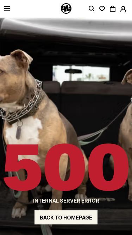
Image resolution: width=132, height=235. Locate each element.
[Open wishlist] (102, 9)
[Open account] (123, 9)
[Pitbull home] (66, 8)
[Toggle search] (91, 9)
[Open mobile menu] (7, 9)
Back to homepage (66, 218)
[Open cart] (112, 9)
